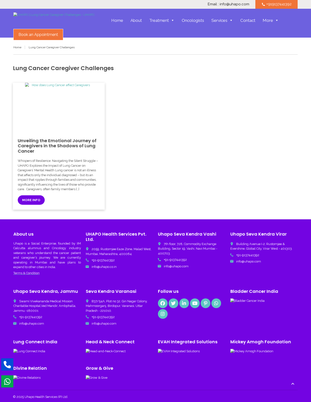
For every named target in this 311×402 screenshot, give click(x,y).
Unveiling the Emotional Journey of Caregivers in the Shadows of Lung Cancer (57, 146)
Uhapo (18, 243)
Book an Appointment (38, 34)
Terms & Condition (26, 273)
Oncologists (193, 20)
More (268, 20)
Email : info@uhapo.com (228, 4)
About (136, 20)
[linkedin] (184, 303)
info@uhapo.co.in (104, 267)
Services (219, 20)
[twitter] (173, 303)
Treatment (159, 20)
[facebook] (163, 303)
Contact (247, 20)
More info (31, 200)
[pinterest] (205, 303)
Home (117, 20)
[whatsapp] (216, 303)
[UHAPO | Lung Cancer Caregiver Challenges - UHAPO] (54, 20)
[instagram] (163, 314)
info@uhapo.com (176, 266)
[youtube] (195, 303)
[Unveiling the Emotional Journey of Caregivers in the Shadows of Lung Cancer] (59, 108)
